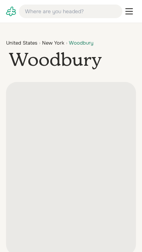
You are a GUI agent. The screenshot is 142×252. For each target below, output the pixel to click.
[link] (11, 11)
